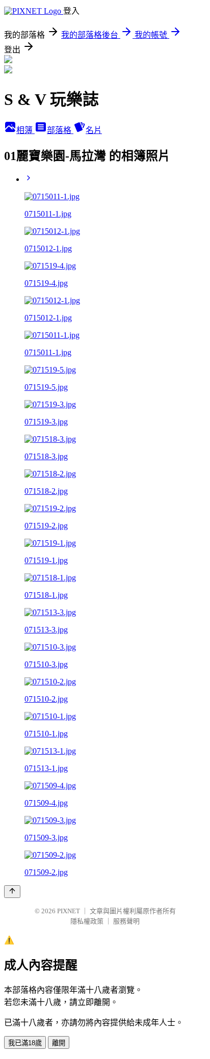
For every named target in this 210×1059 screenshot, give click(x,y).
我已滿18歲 (25, 1043)
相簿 (25, 130)
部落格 (60, 130)
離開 (58, 1043)
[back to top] (12, 891)
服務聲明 (126, 921)
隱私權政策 (86, 921)
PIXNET (68, 911)
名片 (94, 130)
